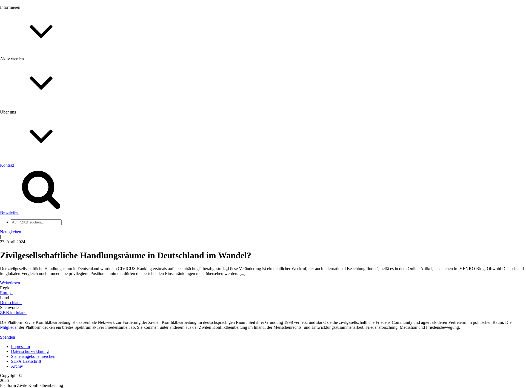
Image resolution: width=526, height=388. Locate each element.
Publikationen (23, 88)
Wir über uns (22, 176)
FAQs (16, 137)
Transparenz (21, 185)
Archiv (17, 366)
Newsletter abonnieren (30, 68)
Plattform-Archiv (25, 97)
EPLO (16, 263)
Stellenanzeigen (24, 83)
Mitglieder (20, 132)
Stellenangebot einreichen (33, 356)
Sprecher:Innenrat (26, 217)
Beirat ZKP (21, 258)
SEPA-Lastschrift (26, 361)
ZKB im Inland (13, 312)
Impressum (20, 346)
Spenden (7, 337)
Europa (6, 292)
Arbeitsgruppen (24, 232)
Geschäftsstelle (24, 212)
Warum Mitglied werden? (33, 127)
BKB (15, 268)
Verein (16, 222)
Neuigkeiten (21, 58)
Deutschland (11, 302)
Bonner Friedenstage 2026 (34, 78)
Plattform (19, 63)
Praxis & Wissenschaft (30, 159)
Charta (16, 181)
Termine (18, 73)
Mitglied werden (25, 122)
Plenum (17, 227)
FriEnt (16, 253)
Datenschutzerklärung (30, 351)
